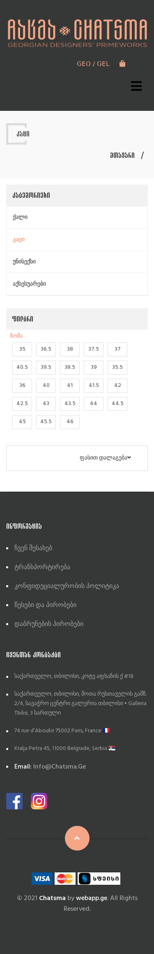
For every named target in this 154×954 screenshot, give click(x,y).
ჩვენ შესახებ (33, 548)
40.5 (22, 367)
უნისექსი (24, 262)
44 (93, 403)
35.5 (117, 367)
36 (22, 385)
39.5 (46, 367)
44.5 (118, 403)
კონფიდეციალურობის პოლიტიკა (66, 586)
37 (118, 349)
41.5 (94, 385)
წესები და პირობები (45, 605)
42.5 (22, 403)
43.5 (70, 403)
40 (46, 385)
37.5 (93, 349)
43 (46, 403)
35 (22, 349)
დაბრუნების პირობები (48, 624)
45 (22, 422)
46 (70, 422)
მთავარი (122, 155)
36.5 (46, 349)
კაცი (19, 239)
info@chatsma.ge (50, 767)
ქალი (20, 217)
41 (70, 385)
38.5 (69, 367)
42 (117, 385)
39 (94, 367)
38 (70, 349)
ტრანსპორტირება (42, 567)
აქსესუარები (29, 284)
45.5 (46, 422)
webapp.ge (91, 898)
